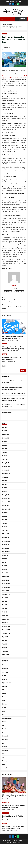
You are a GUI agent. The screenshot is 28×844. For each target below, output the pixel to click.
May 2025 (4, 452)
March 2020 (5, 651)
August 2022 (5, 555)
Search (4, 366)
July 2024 (4, 480)
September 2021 (6, 594)
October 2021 (5, 591)
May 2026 (4, 431)
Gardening (4, 704)
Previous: (13, 300)
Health (3, 711)
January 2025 (5, 463)
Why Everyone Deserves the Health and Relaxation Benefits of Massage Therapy (13, 348)
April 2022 (4, 569)
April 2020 (4, 647)
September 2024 (6, 473)
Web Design (5, 768)
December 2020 (6, 626)
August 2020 (5, 637)
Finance (4, 697)
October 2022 (5, 548)
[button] (2, 18)
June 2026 (4, 427)
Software (4, 754)
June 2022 (4, 562)
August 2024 (5, 477)
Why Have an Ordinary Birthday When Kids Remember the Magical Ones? (12, 388)
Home (3, 715)
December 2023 (6, 498)
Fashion (4, 693)
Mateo (5, 45)
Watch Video (23, 19)
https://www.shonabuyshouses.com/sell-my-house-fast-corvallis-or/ (14, 77)
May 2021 (4, 608)
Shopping (4, 747)
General (4, 707)
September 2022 (6, 551)
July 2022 (4, 559)
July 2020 (4, 640)
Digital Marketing (6, 683)
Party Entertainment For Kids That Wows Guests (13, 394)
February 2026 (5, 434)
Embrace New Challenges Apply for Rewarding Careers (11, 358)
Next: (13, 306)
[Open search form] (13, 18)
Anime (3, 665)
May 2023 (4, 523)
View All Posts (20, 291)
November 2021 (6, 587)
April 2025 (4, 456)
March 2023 (5, 530)
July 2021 (4, 601)
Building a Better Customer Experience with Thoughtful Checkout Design (13, 399)
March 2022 (5, 573)
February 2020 (5, 655)
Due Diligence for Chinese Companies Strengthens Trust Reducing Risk (12, 337)
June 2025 (4, 449)
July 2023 (4, 516)
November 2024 (6, 470)
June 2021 (4, 605)
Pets (3, 732)
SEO (3, 743)
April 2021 (4, 612)
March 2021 (5, 615)
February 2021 (5, 619)
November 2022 (6, 544)
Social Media (5, 750)
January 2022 (5, 580)
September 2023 (6, 509)
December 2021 (6, 584)
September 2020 (6, 633)
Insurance (4, 722)
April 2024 (4, 491)
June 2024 (4, 484)
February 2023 (5, 534)
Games (3, 700)
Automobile (5, 672)
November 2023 (6, 502)
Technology (5, 761)
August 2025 (5, 441)
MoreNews (10, 842)
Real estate (5, 739)
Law (3, 725)
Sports (3, 757)
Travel (3, 764)
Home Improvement (7, 718)
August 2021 (5, 598)
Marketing (4, 729)
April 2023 (4, 527)
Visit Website (8, 291)
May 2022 (4, 566)
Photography (5, 736)
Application (5, 668)
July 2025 (4, 445)
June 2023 (4, 520)
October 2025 (5, 438)
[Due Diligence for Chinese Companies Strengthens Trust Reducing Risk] (14, 326)
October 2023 (5, 505)
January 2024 (5, 495)
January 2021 (5, 623)
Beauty (4, 675)
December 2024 (6, 466)
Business (4, 33)
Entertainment (5, 690)
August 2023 (5, 512)
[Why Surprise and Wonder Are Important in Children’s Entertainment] (14, 785)
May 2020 (4, 644)
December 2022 (6, 541)
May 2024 (4, 488)
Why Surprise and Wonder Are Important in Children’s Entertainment (12, 382)
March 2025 (5, 459)
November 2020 (6, 630)
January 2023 (5, 537)
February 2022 (5, 576)
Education (4, 686)
